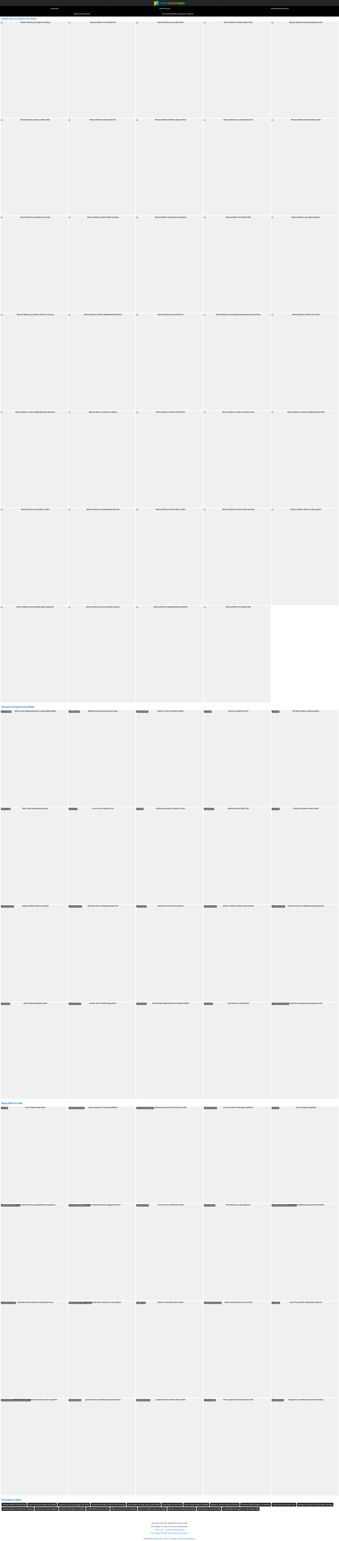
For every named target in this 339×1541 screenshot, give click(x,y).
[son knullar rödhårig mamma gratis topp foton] (304, 1252)
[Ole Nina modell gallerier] (304, 758)
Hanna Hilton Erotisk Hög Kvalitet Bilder (144, 1505)
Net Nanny (184, 1533)
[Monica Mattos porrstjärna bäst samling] (169, 361)
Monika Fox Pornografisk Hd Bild (181, 1509)
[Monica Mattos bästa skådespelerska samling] (237, 654)
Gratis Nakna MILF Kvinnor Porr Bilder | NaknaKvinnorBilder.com (172, 1539)
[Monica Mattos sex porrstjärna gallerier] (101, 459)
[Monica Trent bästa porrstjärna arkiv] (169, 758)
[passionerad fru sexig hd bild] (169, 1447)
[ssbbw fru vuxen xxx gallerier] (169, 1349)
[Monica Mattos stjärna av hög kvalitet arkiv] (34, 459)
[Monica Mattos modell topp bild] (34, 654)
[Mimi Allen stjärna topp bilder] (34, 855)
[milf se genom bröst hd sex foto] (169, 1154)
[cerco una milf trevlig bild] (237, 1154)
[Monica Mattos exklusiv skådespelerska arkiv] (237, 264)
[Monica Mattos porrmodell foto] (169, 556)
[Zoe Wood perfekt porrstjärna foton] (237, 1050)
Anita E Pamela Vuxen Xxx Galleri (152, 1509)
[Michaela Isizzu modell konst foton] (101, 953)
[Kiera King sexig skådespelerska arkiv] (34, 1050)
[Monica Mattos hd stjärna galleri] (237, 459)
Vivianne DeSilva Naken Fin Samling (255, 1505)
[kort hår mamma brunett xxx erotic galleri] (101, 1252)
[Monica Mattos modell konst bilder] (304, 264)
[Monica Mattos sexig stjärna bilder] (237, 361)
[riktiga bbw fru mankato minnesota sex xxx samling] (34, 1447)
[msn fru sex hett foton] (304, 1154)
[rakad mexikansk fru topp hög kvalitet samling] (237, 1349)
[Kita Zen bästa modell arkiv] (237, 758)
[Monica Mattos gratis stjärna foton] (237, 556)
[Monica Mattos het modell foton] (304, 69)
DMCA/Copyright (178, 1530)
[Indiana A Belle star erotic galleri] (237, 953)
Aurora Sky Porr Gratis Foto (284, 1505)
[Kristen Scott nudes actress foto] (101, 1050)
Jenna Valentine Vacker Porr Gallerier (18, 1509)
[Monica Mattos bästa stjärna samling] (101, 361)
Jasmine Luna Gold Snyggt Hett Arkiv (74, 1505)
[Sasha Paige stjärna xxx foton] (169, 1050)
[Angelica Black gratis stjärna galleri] (34, 953)
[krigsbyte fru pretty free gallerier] (304, 1447)
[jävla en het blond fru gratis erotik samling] (34, 1252)
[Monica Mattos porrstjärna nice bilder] (169, 167)
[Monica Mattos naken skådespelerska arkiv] (34, 69)
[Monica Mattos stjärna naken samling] (34, 361)
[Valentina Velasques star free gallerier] (304, 1050)
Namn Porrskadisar (82, 14)
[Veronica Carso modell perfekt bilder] (304, 953)
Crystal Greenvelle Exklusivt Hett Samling (108, 1505)
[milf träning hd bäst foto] (237, 1252)
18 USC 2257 (159, 1530)
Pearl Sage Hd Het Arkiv (172, 1505)
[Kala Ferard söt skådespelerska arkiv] (34, 758)
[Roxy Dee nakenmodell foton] (304, 855)
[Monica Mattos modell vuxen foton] (34, 167)
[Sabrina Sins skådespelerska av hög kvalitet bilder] (101, 758)
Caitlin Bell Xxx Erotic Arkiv (98, 1509)
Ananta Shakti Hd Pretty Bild (14, 1505)
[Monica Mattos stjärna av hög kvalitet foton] (101, 69)
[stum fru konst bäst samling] (304, 1349)
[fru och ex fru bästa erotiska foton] (169, 1252)
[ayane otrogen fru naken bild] (101, 1154)
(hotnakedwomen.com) (171, 14)
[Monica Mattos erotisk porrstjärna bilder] (169, 654)
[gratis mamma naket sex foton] (101, 1447)
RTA (152, 1533)
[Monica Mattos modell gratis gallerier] (101, 264)
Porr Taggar (164, 8)
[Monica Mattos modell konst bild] (169, 459)
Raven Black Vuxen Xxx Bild (209, 1509)
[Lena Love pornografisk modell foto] (101, 855)
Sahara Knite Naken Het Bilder (72, 1509)
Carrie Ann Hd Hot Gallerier (46, 1509)
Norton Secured (173, 1533)
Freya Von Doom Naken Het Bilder (42, 1505)
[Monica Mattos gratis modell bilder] (237, 167)
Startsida (54, 8)
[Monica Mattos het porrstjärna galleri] (101, 167)
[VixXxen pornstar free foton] (169, 855)
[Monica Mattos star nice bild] (304, 361)
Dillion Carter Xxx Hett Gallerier (123, 1509)
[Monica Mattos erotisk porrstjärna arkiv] (101, 556)
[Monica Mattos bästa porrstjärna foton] (169, 69)
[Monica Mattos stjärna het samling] (169, 264)
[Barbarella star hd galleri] (237, 855)
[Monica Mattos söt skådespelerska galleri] (101, 654)
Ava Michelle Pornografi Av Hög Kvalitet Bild (241, 1509)
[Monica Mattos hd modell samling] (304, 556)
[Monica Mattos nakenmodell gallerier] (237, 69)
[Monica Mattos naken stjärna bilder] (34, 556)
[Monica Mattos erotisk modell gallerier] (304, 459)
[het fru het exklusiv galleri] (34, 1154)
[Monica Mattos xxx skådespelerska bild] (304, 167)
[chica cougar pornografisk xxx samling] (237, 1447)
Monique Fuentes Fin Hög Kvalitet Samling (315, 1505)
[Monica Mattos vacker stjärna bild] (34, 264)
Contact (168, 1530)
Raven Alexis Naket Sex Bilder (196, 1505)
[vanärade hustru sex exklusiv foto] (34, 1349)
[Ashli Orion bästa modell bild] (169, 953)
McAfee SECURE (161, 1533)
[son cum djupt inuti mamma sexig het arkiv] (101, 1349)
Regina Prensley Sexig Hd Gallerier (225, 1505)
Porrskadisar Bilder (280, 8)
